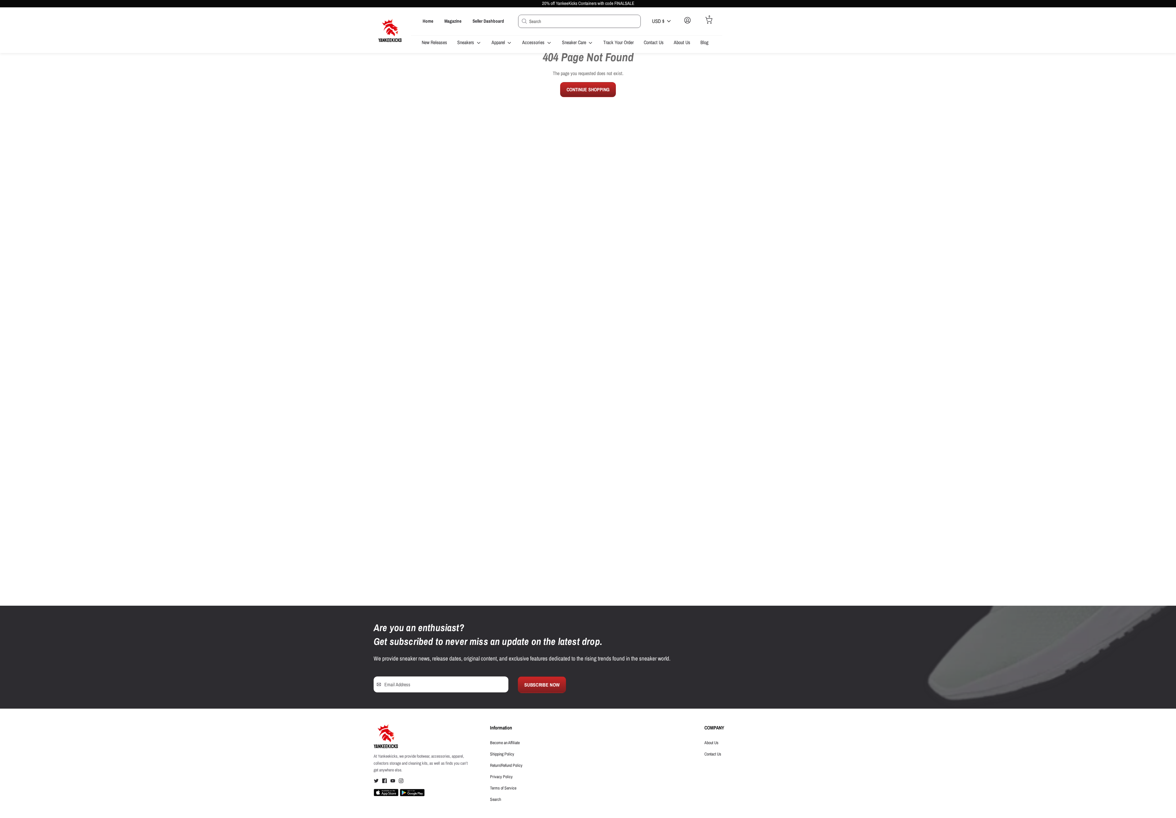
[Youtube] (392, 781)
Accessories (534, 42)
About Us (682, 42)
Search (495, 799)
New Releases (434, 42)
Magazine (453, 21)
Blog (704, 42)
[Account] (687, 25)
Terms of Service (503, 788)
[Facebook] (384, 781)
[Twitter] (376, 781)
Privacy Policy (501, 776)
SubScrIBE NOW (542, 684)
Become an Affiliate (505, 742)
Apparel (499, 42)
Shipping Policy (502, 754)
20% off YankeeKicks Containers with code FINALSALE (588, 3)
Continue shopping (588, 89)
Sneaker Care (574, 42)
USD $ (658, 21)
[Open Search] (523, 21)
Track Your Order (618, 42)
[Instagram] (401, 781)
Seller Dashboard (488, 21)
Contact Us (654, 42)
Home (428, 21)
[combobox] (579, 21)
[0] (709, 25)
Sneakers (466, 42)
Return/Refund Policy (506, 765)
